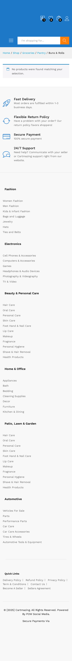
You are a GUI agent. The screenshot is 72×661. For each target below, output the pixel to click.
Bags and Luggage (14, 216)
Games (7, 266)
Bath (6, 385)
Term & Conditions (14, 584)
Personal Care (11, 315)
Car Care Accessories (16, 531)
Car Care (8, 526)
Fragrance (9, 341)
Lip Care (8, 330)
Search (64, 40)
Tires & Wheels (12, 536)
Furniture (9, 406)
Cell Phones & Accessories (19, 255)
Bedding (8, 391)
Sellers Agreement (39, 588)
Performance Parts (15, 521)
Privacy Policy (56, 580)
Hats (5, 226)
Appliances (10, 380)
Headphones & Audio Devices (21, 271)
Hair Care (9, 304)
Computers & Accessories (19, 260)
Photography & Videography (20, 276)
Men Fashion (11, 205)
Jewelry (8, 221)
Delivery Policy (12, 580)
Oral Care (9, 310)
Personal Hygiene (13, 346)
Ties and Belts (12, 232)
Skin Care (9, 320)
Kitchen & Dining (13, 411)
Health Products (13, 357)
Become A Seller (13, 588)
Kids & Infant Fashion (16, 211)
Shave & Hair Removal (16, 351)
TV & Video (9, 281)
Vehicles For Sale (13, 510)
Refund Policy (34, 580)
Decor (6, 401)
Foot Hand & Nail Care (17, 325)
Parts (6, 516)
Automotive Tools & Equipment (22, 542)
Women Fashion (13, 200)
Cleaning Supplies (14, 396)
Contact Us (38, 584)
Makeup (8, 336)
